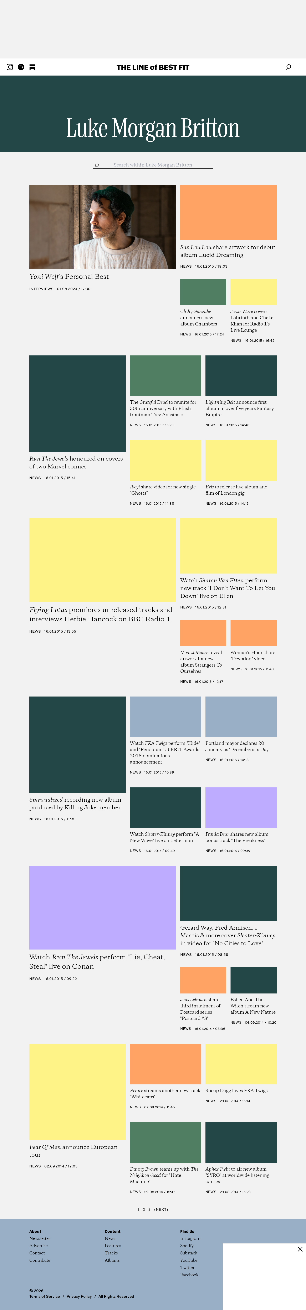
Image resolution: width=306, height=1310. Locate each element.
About (35, 1231)
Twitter (187, 1268)
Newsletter (39, 1239)
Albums (112, 1260)
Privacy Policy (79, 1296)
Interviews (41, 289)
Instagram (190, 1239)
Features (113, 1246)
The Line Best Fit (153, 67)
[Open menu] (296, 67)
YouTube (188, 1260)
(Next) (161, 1209)
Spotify (187, 1246)
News (186, 266)
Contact (37, 1253)
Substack (188, 1253)
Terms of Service (44, 1296)
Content (113, 1231)
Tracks (111, 1253)
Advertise (38, 1246)
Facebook (189, 1275)
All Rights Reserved (116, 1296)
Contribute (39, 1260)
